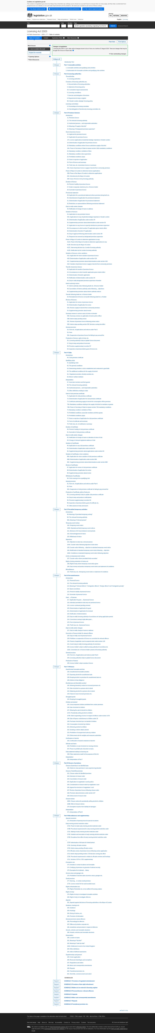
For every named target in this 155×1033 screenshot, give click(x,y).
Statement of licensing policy (76, 87)
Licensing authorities (74, 79)
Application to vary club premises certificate (81, 445)
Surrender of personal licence (78, 594)
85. (68, 448)
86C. (68, 462)
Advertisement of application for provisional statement (84, 198)
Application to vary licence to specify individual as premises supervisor (89, 225)
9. (67, 106)
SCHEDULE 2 (68, 984)
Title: (28, 23)
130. (68, 641)
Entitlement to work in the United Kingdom (83, 946)
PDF (84, 1016)
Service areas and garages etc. (75, 873)
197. (68, 962)
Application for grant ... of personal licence (82, 600)
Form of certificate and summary (78, 421)
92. (68, 486)
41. (68, 236)
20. (68, 151)
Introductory (69, 115)
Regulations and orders (76, 962)
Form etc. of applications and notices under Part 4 (83, 483)
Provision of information (76, 916)
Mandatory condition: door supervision (80, 154)
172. (68, 820)
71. (68, 396)
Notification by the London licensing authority (84, 250)
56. (68, 340)
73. (68, 401)
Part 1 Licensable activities (72, 65)
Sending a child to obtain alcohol (79, 729)
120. (68, 608)
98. (68, 514)
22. (68, 156)
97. (68, 505)
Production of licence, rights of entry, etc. (77, 338)
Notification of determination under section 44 (82, 278)
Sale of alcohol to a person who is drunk (81, 688)
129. (68, 638)
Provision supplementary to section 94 (80, 500)
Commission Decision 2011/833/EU (54, 1029)
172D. (69, 834)
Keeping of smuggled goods (78, 699)
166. (68, 787)
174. (68, 867)
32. (68, 203)
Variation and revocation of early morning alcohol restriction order (89, 834)
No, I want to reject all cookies (93, 9)
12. (68, 120)
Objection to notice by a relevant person (81, 542)
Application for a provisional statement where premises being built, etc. (89, 195)
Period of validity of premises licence (79, 184)
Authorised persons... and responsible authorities (83, 123)
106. (68, 550)
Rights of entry (70, 892)
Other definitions (74, 949)
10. (68, 109)
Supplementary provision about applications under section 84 (86, 451)
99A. (68, 520)
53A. (68, 316)
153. (68, 732)
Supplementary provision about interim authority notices (85, 291)
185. (68, 916)
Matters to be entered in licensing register (84, 987)
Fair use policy (92, 1022)
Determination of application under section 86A (83, 459)
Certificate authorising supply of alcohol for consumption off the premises (90, 401)
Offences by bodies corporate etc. (79, 924)
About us (44, 1022)
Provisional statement (72, 192)
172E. (68, 837)
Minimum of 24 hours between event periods (82, 531)
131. (68, 644)
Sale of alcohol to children (77, 707)
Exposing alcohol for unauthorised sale (81, 674)
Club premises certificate (76, 357)
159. (68, 759)
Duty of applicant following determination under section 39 (85, 233)
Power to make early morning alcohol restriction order (86, 826)
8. (67, 98)
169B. (68, 804)
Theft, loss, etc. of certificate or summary (80, 424)
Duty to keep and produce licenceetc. (79, 343)
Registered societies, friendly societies (81, 374)
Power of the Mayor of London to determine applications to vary (89, 242)
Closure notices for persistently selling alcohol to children (87, 801)
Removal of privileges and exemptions (81, 960)
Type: (75, 23)
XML (87, 1016)
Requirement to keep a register (77, 98)
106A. (68, 553)
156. (68, 746)
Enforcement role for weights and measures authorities (85, 735)
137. (68, 674)
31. (68, 200)
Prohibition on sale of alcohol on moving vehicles (84, 746)
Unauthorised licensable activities (79, 671)
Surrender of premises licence (77, 190)
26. (68, 184)
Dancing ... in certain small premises (80, 881)
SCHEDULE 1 (68, 981)
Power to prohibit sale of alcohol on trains (81, 748)
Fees (70, 332)
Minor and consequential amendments (81, 965)
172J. (68, 853)
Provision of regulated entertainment (83, 981)
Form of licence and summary (77, 162)
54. (68, 329)
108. (68, 563)
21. (68, 154)
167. (68, 790)
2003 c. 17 (45, 34)
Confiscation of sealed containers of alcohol (82, 740)
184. (68, 913)
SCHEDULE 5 (68, 994)
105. (68, 547)
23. (68, 159)
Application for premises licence (78, 137)
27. (68, 187)
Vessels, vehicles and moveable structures (78, 930)
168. (68, 793)
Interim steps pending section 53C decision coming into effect (87, 324)
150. (68, 724)
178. (68, 889)
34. (68, 214)
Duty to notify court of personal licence (81, 635)
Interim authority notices (72, 283)
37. (68, 225)
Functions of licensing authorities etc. (76, 81)
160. (68, 768)
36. (68, 222)
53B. (68, 318)
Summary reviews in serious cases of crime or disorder (81, 313)
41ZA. (69, 242)
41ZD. (69, 250)
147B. (68, 715)
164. (68, 781)
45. (68, 278)
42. (68, 269)
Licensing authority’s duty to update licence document (84, 340)
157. (68, 748)
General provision (71, 327)
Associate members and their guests (79, 382)
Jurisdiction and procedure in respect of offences (84, 927)
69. (68, 388)
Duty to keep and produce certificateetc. (80, 497)
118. (68, 602)
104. (68, 542)
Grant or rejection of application (78, 159)
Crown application (75, 957)
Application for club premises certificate (80, 396)
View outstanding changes (117, 54)
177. (68, 881)
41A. (68, 255)
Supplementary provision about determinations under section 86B (89, 462)
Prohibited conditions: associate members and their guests (86, 412)
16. (68, 134)
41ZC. (69, 247)
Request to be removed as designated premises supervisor (86, 236)
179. (68, 894)
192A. (68, 946)
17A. (68, 140)
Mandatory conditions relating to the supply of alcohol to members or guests (91, 404)
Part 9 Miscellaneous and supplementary (76, 815)
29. (68, 195)
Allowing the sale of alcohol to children (81, 710)
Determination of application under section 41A (83, 258)
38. (68, 228)
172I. (68, 851)
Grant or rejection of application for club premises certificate (86, 418)
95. (68, 500)
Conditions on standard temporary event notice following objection (89, 553)
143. (68, 694)
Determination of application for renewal (81, 611)
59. (68, 349)
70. (68, 390)
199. (68, 968)
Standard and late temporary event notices (83, 528)
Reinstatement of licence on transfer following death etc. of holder (87, 297)
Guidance (72, 907)
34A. (68, 217)
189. (68, 932)
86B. (68, 459)
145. (68, 704)
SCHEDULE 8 (68, 1004)
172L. (68, 859)
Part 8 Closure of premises (72, 763)
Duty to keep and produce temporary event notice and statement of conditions (92, 566)
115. (68, 591)
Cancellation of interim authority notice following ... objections (86, 288)
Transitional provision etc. (77, 971)
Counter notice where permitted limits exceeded (83, 558)
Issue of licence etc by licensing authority (81, 179)
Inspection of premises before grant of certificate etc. (84, 503)
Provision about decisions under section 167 (82, 793)
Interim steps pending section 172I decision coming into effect (88, 853)
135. (68, 663)
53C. (68, 321)
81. (68, 432)
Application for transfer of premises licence (81, 269)
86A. (68, 456)
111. (68, 580)
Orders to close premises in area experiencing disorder (85, 768)
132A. (68, 649)
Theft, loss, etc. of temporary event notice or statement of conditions (89, 572)
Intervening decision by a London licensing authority (86, 247)
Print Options (122, 42)
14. (68, 126)
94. (68, 497)
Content (46, 38)
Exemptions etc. (70, 862)
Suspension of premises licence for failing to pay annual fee (87, 335)
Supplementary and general (74, 954)
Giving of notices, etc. (76, 913)
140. (68, 685)
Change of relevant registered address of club (82, 440)
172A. (68, 826)
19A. (68, 148)
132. (68, 647)
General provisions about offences (75, 919)
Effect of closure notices (77, 804)
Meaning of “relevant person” (78, 520)
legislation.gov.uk (40, 13)
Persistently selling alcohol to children (81, 713)
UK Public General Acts (33, 34)
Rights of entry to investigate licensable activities (84, 894)
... (66, 840)
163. (68, 779)
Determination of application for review (80, 305)
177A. (68, 883)
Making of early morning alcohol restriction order (84, 831)
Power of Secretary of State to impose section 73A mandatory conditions (90, 407)
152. (68, 729)
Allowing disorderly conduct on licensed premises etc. (85, 685)
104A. (68, 544)
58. (68, 346)
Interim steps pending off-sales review (81, 848)
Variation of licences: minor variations (76, 253)
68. (68, 385)
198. (68, 965)
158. (68, 754)
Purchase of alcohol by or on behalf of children (83, 721)
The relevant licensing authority (78, 120)
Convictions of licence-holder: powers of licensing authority (89, 649)
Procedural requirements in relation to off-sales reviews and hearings (90, 856)
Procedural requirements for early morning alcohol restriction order (90, 828)
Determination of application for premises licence (83, 142)
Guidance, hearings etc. (72, 905)
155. (68, 740)
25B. (68, 173)
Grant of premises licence (73, 132)
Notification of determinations (78, 614)
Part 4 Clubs (68, 352)
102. (68, 533)
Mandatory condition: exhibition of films (80, 151)
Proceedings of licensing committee (78, 106)
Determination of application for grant (80, 608)
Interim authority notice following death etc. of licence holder (86, 286)
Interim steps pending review (78, 318)
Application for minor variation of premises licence (84, 255)
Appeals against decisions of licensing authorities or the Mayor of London (91, 902)
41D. (68, 264)
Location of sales (75, 937)
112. (68, 583)
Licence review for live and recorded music (83, 883)
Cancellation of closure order (78, 779)
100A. (68, 528)
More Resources (72, 38)
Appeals (68, 900)
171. (68, 812)
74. (68, 410)
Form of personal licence (77, 622)
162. (68, 776)
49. (68, 291)
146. (68, 707)
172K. (68, 856)
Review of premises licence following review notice (84, 321)
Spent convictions (75, 589)
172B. (68, 828)
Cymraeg (125, 19)
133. (68, 655)
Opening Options (33, 56)
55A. (68, 335)
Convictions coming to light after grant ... (81, 619)
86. (68, 451)
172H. (69, 848)
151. (68, 727)
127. (68, 630)
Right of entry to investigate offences (80, 897)
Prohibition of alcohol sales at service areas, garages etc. (86, 875)
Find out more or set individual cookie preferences (65, 9)
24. (68, 162)
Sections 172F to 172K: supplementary (82, 859)
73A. (68, 404)
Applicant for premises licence (77, 134)
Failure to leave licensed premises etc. (81, 694)
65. (68, 374)
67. (68, 382)
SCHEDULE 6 (68, 997)
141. (68, 688)
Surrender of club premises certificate (79, 432)
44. (68, 275)
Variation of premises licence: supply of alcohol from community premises (91, 264)
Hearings (72, 910)
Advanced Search (123, 26)
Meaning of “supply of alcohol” (77, 126)
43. (68, 272)
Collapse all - (57, 59)
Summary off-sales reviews (78, 845)
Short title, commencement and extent (80, 974)
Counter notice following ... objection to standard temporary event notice (90, 547)
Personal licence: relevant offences (83, 991)
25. (68, 165)
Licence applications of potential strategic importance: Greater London (90, 140)
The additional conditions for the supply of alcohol (83, 371)
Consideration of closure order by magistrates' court (84, 784)
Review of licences (71, 299)
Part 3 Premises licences (72, 113)
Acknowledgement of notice (78, 533)
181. (68, 902)
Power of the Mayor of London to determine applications (86, 173)
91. (68, 483)
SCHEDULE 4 (68, 991)
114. (68, 589)
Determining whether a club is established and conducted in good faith (89, 368)
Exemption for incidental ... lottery (79, 870)
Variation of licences (71, 211)
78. (68, 421)
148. (68, 718)
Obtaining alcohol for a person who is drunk (82, 691)
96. (68, 503)
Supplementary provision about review (80, 310)
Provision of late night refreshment (82, 984)
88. (68, 470)
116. (68, 594)
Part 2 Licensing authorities (72, 74)
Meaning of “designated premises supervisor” (82, 129)
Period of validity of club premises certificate (81, 429)
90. (68, 478)
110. (68, 572)
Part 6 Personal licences (71, 575)
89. (68, 473)
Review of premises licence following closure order (84, 790)
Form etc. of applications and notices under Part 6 (84, 655)
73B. (68, 407)
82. (68, 437)
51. (68, 302)
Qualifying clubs (73, 363)
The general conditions (75, 365)
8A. (68, 101)
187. (68, 924)
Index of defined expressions (78, 951)
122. (68, 614)
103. (68, 536)
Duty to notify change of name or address (81, 630)
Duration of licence (71, 181)
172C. (69, 831)
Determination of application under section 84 (82, 448)
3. (67, 79)
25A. (68, 168)
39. (68, 231)
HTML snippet (78, 1016)
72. (68, 398)
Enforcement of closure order (78, 796)
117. (68, 600)
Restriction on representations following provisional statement (86, 203)
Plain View (112, 42)
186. (68, 921)
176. (68, 875)
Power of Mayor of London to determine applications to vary (83, 239)
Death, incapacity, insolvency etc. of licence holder (83, 187)
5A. (68, 89)
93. (68, 494)
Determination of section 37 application (80, 231)
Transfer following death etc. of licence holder (79, 294)
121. (68, 611)
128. (68, 635)
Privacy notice (76, 1022)
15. (68, 129)
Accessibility (58, 1022)
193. (68, 949)
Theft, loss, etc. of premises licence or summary (82, 165)
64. (68, 371)
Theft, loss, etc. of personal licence (80, 625)
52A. (68, 307)
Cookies (83, 1022)
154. (68, 735)
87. (68, 467)
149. (68, 721)
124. (68, 619)
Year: (62, 23)
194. (68, 951)
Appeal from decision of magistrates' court (82, 787)
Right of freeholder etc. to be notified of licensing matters (86, 889)
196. (68, 960)
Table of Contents (34, 38)
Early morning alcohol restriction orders (77, 823)
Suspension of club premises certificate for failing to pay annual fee (89, 489)
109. (68, 566)
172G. (69, 845)
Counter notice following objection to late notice (84, 544)
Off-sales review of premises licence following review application (88, 851)
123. (68, 616)
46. (68, 280)
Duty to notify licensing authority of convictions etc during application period (91, 616)
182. (68, 907)
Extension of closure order (77, 776)
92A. (68, 489)
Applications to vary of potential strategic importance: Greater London (89, 217)
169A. (68, 801)
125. (68, 622)
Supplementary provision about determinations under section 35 (87, 222)
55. (68, 332)
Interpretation (69, 935)
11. (68, 117)
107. (68, 558)
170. (68, 806)
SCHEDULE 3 (68, 987)
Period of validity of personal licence (80, 591)
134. (68, 658)
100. (68, 525)
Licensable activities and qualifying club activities (81, 67)
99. (68, 517)
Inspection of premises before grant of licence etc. (83, 349)
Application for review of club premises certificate (83, 467)
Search (113, 26)
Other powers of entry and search (78, 505)
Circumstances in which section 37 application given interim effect (88, 228)
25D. (68, 179)
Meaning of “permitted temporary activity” (80, 514)
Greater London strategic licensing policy (81, 101)
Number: (70, 23)
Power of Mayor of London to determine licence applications (83, 171)
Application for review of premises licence (81, 302)
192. (68, 943)
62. (68, 365)
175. (68, 870)
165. (68, 784)
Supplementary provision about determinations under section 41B (89, 261)
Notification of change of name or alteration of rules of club (85, 437)
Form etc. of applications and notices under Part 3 (83, 329)
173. (68, 864)
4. (67, 84)
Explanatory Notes (57, 38)
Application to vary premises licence (79, 214)
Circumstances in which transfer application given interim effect (87, 272)
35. (68, 219)
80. (68, 429)
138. (68, 677)
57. (68, 343)
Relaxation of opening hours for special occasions (84, 820)
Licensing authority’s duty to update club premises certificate (86, 494)
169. (68, 796)
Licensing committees (74, 92)
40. (68, 233)
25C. (68, 176)
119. (68, 605)
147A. (68, 713)
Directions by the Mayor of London (80, 176)
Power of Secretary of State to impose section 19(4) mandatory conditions (91, 148)
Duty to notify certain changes (74, 206)
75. (68, 412)
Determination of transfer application (79, 275)
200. (68, 971)
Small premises (70, 878)
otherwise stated (81, 1027)
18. (68, 142)
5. (67, 87)
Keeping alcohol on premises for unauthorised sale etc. (85, 677)
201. (68, 974)
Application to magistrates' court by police (82, 781)
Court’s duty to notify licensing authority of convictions (85, 644)
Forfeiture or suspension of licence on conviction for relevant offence (89, 638)
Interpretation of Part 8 (76, 812)
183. (68, 910)
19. (68, 145)
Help (39, 1022)
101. (68, 531)
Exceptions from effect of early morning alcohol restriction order (89, 837)
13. (68, 123)
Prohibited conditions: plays (77, 156)
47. (68, 286)
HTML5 (72, 1016)
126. (68, 625)
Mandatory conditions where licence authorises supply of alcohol (87, 145)
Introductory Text (69, 62)
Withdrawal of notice (76, 536)
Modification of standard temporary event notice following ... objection (89, 550)
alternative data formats (56, 1016)
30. (68, 198)
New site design (31, 1022)
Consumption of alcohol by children (80, 724)
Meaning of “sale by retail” (77, 943)
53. (68, 310)
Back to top (124, 1010)
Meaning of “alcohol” (76, 940)
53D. (68, 324)
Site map (51, 1022)
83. (68, 440)
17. (68, 137)
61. (68, 363)
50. (68, 297)
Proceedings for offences (77, 921)
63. (68, 368)
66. (68, 377)
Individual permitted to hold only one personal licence (85, 602)
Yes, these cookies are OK (37, 9)
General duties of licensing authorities (79, 84)
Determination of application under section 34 (82, 219)
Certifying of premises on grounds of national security (85, 867)
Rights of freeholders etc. (73, 886)
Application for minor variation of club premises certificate (86, 456)
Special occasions (71, 818)
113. (68, 586)
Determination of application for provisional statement (84, 200)
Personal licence (74, 580)
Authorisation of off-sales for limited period (83, 842)
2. (66, 70)
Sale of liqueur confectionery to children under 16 (84, 718)
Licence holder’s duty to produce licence (81, 663)
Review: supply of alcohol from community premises (85, 307)
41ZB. (69, 244)
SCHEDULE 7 (68, 1001)
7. (67, 95)
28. (68, 190)
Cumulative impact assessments (78, 89)
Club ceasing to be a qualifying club (79, 478)
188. (68, 927)
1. (66, 67)
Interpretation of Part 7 (76, 759)
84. (68, 445)
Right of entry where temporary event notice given (84, 563)
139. (68, 680)
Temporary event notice (76, 525)
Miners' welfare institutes (76, 377)
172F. (68, 842)
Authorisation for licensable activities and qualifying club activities (86, 70)
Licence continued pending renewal (80, 605)
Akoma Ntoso (94, 1016)
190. (68, 937)
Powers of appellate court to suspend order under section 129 (87, 641)
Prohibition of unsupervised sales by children (83, 732)
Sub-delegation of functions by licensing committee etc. (85, 109)
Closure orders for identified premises (80, 773)
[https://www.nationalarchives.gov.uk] (118, 14)
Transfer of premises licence (74, 267)
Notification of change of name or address (81, 209)
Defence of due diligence (77, 680)
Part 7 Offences (69, 667)
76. (68, 415)
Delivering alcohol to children (78, 727)
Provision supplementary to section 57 (80, 346)
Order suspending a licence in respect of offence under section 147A (90, 715)
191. (68, 940)
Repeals (72, 968)
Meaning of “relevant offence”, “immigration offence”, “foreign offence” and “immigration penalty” (97, 586)
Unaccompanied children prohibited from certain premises (86, 704)
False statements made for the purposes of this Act (84, 754)
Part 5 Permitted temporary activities (75, 509)
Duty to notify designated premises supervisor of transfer (85, 280)
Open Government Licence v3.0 (59, 1027)
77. (68, 418)
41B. (68, 258)
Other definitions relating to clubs (78, 390)
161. (68, 773)
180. (68, 897)
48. (68, 288)
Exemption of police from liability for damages (83, 806)
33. (68, 209)
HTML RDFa (101, 1016)
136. (68, 671)
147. (68, 710)
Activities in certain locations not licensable (82, 864)
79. (68, 424)
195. (68, 957)
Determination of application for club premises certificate (85, 398)
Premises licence (74, 117)
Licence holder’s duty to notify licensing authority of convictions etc (89, 647)
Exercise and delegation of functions (78, 95)
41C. (68, 261)
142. (68, 691)
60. (68, 357)
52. (68, 305)
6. (67, 92)
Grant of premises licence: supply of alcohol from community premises (90, 168)
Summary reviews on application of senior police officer (86, 316)
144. (68, 699)
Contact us (67, 1022)
